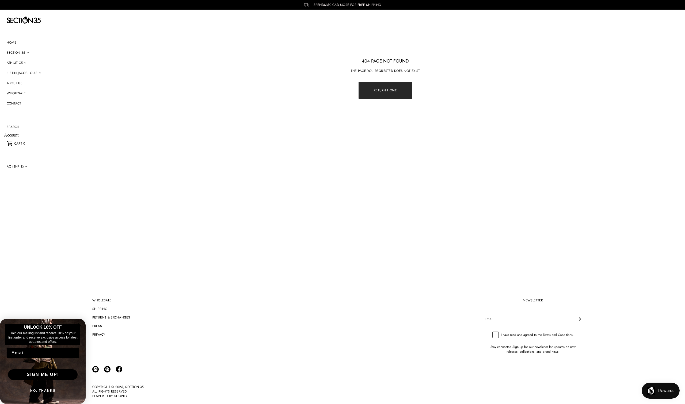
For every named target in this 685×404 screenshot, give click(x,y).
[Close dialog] (80, 324)
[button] (13, 127)
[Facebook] (119, 369)
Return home (385, 90)
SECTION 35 (134, 387)
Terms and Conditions (558, 334)
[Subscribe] (578, 319)
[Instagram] (95, 369)
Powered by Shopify (109, 396)
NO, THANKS (43, 391)
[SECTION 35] (24, 20)
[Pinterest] (107, 369)
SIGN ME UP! (43, 374)
